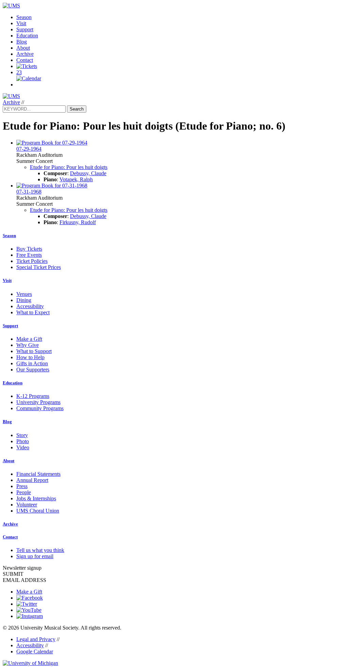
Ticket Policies (32, 261)
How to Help (30, 357)
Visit (21, 23)
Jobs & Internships (36, 498)
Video (22, 447)
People (23, 492)
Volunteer (26, 504)
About (23, 48)
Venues (24, 294)
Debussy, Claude (88, 173)
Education (27, 35)
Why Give (27, 345)
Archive (25, 54)
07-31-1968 (28, 192)
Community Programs (40, 408)
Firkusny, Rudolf (77, 222)
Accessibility (30, 306)
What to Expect (33, 312)
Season (24, 17)
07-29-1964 (28, 149)
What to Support (34, 351)
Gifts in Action (32, 363)
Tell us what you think (40, 550)
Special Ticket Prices (38, 267)
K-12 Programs (32, 396)
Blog (21, 42)
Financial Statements (38, 474)
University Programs (38, 402)
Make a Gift (29, 339)
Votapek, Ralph (76, 179)
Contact (24, 60)
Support (24, 29)
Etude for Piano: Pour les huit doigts (68, 167)
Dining (23, 300)
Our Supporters (32, 369)
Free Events (29, 255)
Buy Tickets (29, 249)
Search (77, 109)
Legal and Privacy (35, 639)
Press (22, 486)
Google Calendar (34, 651)
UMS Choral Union (37, 511)
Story (22, 435)
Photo (22, 441)
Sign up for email (34, 556)
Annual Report (32, 480)
